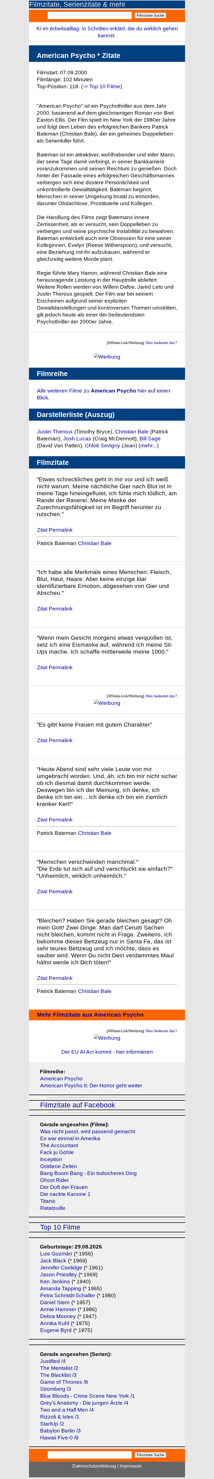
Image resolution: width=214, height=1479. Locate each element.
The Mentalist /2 (59, 1368)
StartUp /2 (52, 1424)
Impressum (131, 1466)
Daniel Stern (55, 1302)
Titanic (48, 1201)
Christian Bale (132, 432)
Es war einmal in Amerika (70, 1138)
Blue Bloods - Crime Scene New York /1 (87, 1396)
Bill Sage (150, 439)
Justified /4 (53, 1361)
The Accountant (59, 1145)
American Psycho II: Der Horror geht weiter (91, 1085)
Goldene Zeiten (58, 1166)
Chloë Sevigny (102, 445)
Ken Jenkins (55, 1281)
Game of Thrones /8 (64, 1382)
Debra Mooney (58, 1316)
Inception (51, 1159)
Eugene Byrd (56, 1330)
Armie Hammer (58, 1309)
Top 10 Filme (60, 1227)
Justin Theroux (55, 432)
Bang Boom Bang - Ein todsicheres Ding (88, 1173)
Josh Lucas (77, 439)
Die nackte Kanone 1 (65, 1194)
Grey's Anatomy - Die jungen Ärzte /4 (84, 1403)
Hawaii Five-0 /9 (59, 1438)
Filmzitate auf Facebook (77, 1105)
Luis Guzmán (56, 1254)
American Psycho (61, 1078)
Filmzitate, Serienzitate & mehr (77, 4)
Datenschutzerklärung (94, 1466)
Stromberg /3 (55, 1389)
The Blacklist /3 (58, 1375)
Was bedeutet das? (161, 343)
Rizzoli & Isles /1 (59, 1417)
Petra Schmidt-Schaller (67, 1295)
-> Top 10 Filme (101, 86)
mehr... (148, 445)
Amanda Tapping (60, 1288)
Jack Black (53, 1261)
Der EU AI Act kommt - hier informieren (107, 1052)
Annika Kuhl (54, 1323)
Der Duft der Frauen (64, 1187)
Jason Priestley (58, 1274)
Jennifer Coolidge (61, 1267)
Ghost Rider (54, 1180)
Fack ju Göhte (57, 1152)
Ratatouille (52, 1208)
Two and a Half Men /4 (67, 1410)
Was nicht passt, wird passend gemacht (87, 1131)
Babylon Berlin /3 (60, 1431)
